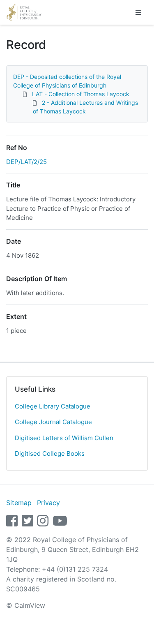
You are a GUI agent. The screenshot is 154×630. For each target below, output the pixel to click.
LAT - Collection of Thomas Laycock (80, 93)
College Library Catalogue (52, 406)
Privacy (48, 502)
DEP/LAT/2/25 (26, 162)
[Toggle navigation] (138, 12)
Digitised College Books (50, 453)
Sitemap (19, 502)
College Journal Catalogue (53, 422)
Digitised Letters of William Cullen (64, 438)
